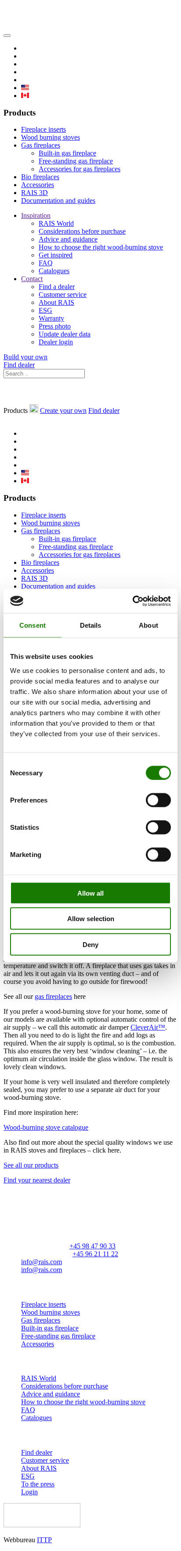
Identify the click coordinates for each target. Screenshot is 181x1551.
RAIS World (56, 223)
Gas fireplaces (40, 145)
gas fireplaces (53, 996)
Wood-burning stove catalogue (46, 1127)
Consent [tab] (32, 625)
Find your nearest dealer (37, 1180)
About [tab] (148, 625)
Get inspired (55, 255)
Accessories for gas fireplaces (79, 169)
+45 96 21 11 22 (95, 1254)
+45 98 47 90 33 (92, 1246)
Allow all (90, 893)
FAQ (46, 263)
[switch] (158, 800)
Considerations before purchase (82, 231)
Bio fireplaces (40, 177)
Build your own (25, 357)
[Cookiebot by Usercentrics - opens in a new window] (132, 601)
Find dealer (19, 365)
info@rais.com (41, 1261)
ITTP (44, 1540)
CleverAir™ (147, 1027)
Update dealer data (64, 334)
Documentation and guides (58, 200)
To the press (37, 1484)
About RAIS (56, 302)
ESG (45, 310)
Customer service (63, 294)
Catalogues (54, 271)
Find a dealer (57, 286)
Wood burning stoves (50, 137)
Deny (90, 944)
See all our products (31, 1165)
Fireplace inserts (43, 129)
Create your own (63, 410)
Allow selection (90, 918)
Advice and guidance (68, 239)
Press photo (55, 326)
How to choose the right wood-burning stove (101, 247)
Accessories (37, 184)
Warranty (51, 318)
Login (29, 1492)
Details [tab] (90, 625)
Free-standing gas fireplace (76, 161)
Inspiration (36, 215)
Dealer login (56, 342)
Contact (32, 278)
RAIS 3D (34, 192)
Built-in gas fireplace (67, 153)
